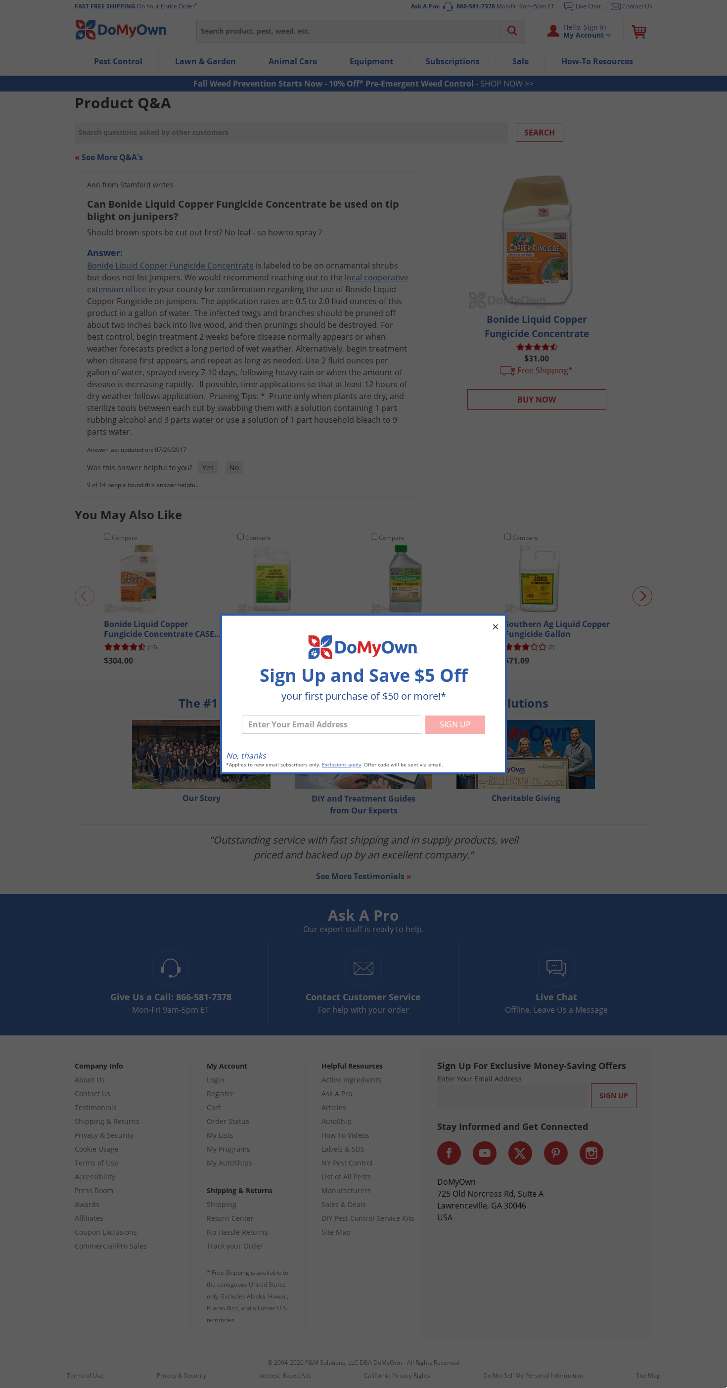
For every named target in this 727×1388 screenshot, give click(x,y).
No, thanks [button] (246, 755)
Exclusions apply (341, 764)
